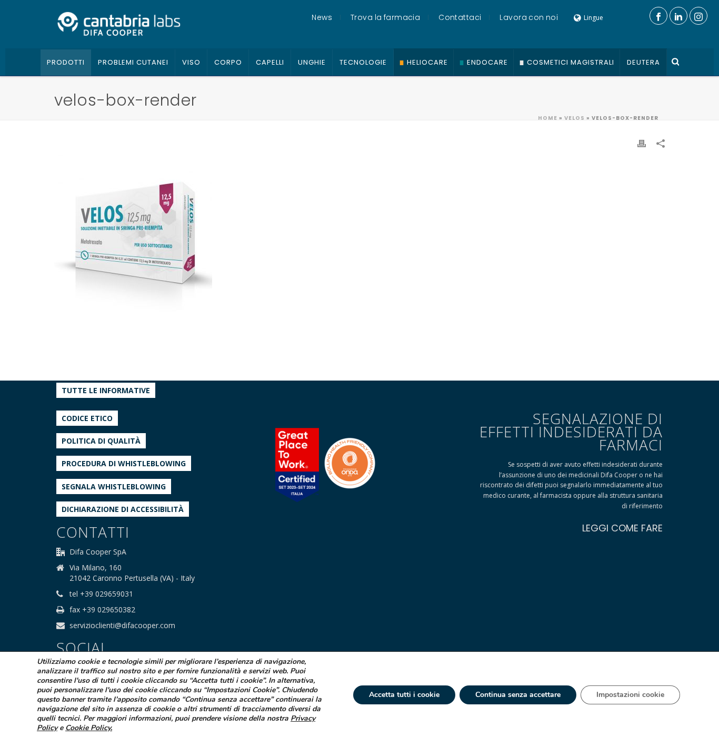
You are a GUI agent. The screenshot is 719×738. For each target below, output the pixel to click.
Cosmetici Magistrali (570, 62)
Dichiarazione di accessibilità (123, 509)
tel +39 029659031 (101, 594)
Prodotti (66, 62)
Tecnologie (363, 62)
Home (547, 118)
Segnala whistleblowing (114, 486)
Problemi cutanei (133, 62)
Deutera (643, 62)
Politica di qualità (101, 441)
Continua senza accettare (518, 695)
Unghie (312, 62)
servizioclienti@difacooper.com (122, 625)
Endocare (487, 62)
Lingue (593, 17)
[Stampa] (641, 142)
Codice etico (87, 418)
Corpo (228, 62)
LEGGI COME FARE (622, 528)
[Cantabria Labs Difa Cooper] (119, 23)
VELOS (574, 118)
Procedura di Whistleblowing (124, 463)
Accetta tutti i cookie (404, 695)
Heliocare (427, 62)
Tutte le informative (106, 390)
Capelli (270, 62)
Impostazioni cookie (630, 695)
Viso (191, 62)
